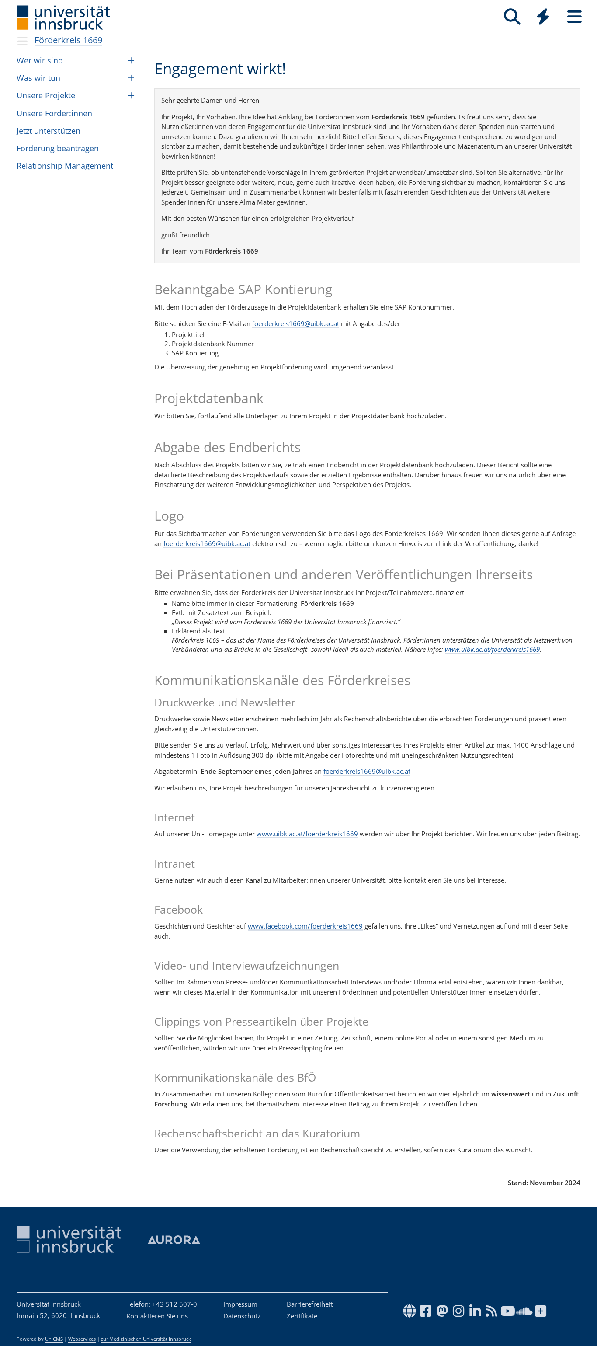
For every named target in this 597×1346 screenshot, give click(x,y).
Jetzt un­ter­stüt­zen (48, 130)
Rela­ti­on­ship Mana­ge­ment (65, 165)
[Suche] (512, 17)
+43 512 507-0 (174, 1304)
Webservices (82, 1339)
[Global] (543, 17)
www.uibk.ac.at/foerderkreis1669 (492, 649)
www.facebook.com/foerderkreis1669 (305, 926)
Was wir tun (38, 78)
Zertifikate (302, 1315)
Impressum (240, 1304)
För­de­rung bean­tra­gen (58, 148)
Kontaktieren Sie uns (157, 1315)
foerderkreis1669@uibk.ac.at (295, 323)
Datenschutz (241, 1315)
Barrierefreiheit (310, 1304)
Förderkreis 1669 (68, 40)
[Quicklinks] (543, 17)
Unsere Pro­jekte (46, 95)
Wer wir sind (40, 60)
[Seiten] (574, 17)
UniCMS (54, 1339)
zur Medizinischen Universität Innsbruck (146, 1339)
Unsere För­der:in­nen (54, 113)
